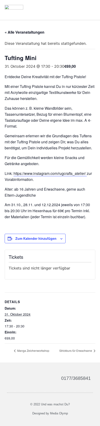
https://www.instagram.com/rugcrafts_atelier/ (50, 173)
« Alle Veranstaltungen (24, 32)
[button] (91, 10)
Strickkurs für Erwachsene (76, 350)
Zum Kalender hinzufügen (36, 238)
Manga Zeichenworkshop (33, 350)
